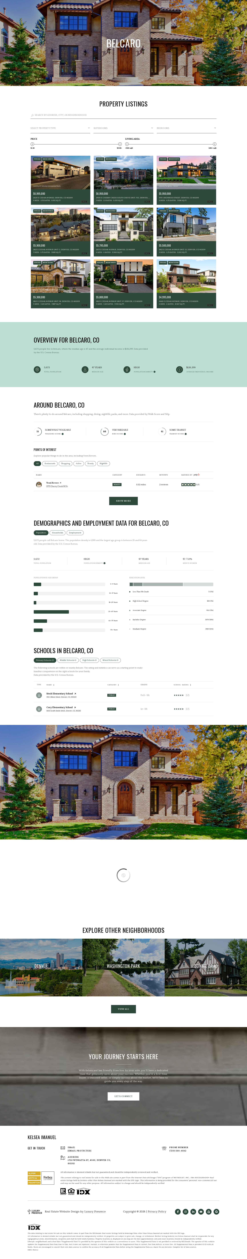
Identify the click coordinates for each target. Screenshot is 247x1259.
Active (80, 463)
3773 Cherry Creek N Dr (57, 486)
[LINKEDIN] (193, 1212)
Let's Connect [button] (123, 1096)
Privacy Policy (157, 1211)
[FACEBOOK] (178, 1212)
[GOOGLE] (216, 1212)
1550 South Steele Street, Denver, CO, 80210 (63, 711)
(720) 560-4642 (177, 1151)
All (38, 463)
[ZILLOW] (209, 1212)
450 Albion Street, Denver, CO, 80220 (61, 697)
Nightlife (105, 463)
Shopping (66, 463)
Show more (123, 501)
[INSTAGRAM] (185, 1212)
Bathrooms (101, 128)
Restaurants (51, 463)
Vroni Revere (52, 483)
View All (123, 1009)
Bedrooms (163, 128)
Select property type (43, 128)
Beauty (91, 463)
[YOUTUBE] (201, 1212)
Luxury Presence (95, 1211)
